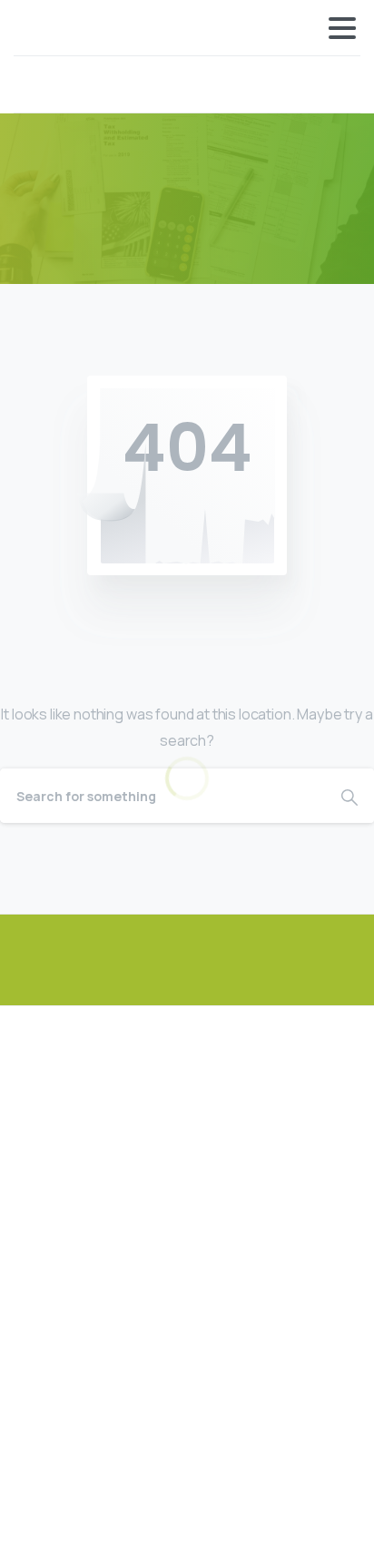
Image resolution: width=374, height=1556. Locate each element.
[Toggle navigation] (342, 28)
